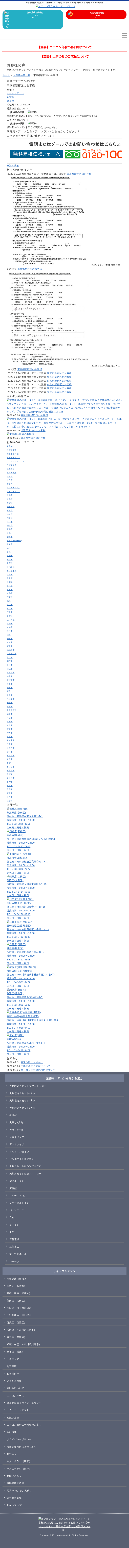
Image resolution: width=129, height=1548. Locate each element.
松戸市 (10, 797)
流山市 (10, 725)
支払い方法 (13, 1417)
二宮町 (10, 801)
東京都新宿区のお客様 (79, 173)
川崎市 (10, 574)
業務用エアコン (13, 458)
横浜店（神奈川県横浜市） (21, 1329)
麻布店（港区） (15, 1351)
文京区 (10, 563)
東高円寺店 (11, 473)
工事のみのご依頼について (35, 1066)
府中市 (10, 793)
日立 (11, 1217)
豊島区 (10, 578)
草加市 (10, 642)
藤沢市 (10, 684)
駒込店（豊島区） (17, 1337)
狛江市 (10, 669)
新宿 (9, 763)
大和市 (10, 759)
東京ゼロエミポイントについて (24, 1402)
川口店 (10, 480)
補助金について (15, 1388)
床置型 (13, 1188)
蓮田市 (10, 729)
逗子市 (10, 789)
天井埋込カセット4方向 (22, 1093)
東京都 (10, 101)
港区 (9, 552)
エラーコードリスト (18, 1410)
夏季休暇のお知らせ (32, 1062)
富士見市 (10, 778)
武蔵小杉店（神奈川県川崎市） (24, 1344)
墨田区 (10, 590)
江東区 (10, 597)
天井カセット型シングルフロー (26, 1166)
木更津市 (10, 755)
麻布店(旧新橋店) (14, 541)
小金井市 (10, 748)
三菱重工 (14, 1246)
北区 (9, 601)
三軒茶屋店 (11, 465)
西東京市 (10, 672)
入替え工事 (11, 450)
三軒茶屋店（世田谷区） (20, 1315)
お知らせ (12, 1454)
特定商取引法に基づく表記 (21, 1446)
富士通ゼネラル (18, 1254)
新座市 (10, 706)
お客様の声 (13, 1373)
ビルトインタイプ (19, 1151)
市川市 (10, 657)
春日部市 (10, 767)
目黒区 (10, 533)
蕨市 (9, 691)
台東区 (10, 544)
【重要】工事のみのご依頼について (64, 56)
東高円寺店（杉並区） (19, 1293)
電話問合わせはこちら (97, 14)
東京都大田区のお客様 (33, 438)
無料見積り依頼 (15, 1483)
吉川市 (10, 752)
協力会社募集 (14, 1497)
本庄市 (10, 737)
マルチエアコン (13, 488)
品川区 (10, 548)
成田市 (10, 714)
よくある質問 (14, 1381)
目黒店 (10, 499)
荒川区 (10, 608)
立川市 (10, 665)
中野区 (10, 556)
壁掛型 (13, 1115)
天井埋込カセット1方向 (22, 1107)
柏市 (9, 635)
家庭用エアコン (13, 454)
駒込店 (10, 525)
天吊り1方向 (16, 1122)
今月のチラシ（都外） (19, 1468)
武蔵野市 (10, 650)
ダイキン (14, 1224)
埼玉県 (10, 476)
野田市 (10, 688)
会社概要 (12, 1432)
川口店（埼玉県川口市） (20, 1308)
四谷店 (10, 495)
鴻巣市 (10, 786)
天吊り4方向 (16, 1129)
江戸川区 (10, 620)
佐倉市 (10, 733)
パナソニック (16, 1210)
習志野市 (10, 770)
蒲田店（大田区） (17, 1300)
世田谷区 (10, 484)
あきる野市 (11, 710)
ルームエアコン (15, 93)
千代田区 (10, 567)
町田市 (10, 646)
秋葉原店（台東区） (18, 1278)
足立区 (10, 605)
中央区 (10, 586)
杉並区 (10, 514)
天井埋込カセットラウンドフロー (28, 1086)
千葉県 (10, 582)
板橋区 (10, 623)
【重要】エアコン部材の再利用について (64, 47)
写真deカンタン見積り (19, 1490)
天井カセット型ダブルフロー (25, 1173)
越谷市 (10, 631)
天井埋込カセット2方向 (22, 1100)
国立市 (10, 695)
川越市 (10, 718)
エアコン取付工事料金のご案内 (24, 1424)
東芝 (11, 1232)
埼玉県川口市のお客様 (33, 430)
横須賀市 (10, 680)
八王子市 (10, 699)
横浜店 (10, 529)
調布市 (10, 661)
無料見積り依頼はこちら (35, 14)
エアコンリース (15, 1395)
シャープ (14, 1261)
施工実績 (12, 1366)
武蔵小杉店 (11, 654)
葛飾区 (10, 616)
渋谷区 (10, 559)
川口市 (10, 522)
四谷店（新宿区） (17, 1286)
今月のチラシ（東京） (19, 1461)
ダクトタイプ (16, 1144)
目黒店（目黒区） (17, 1322)
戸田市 (10, 612)
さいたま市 (11, 571)
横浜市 (10, 537)
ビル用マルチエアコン (21, 1159)
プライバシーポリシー (19, 1439)
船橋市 (10, 703)
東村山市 (10, 740)
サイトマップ (14, 1505)
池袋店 (10, 627)
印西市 (10, 774)
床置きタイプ (16, 1137)
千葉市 (10, 639)
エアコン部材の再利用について (38, 1070)
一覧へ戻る (13, 165)
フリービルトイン (19, 1202)
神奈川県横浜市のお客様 (34, 415)
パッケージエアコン (15, 461)
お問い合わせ (14, 1476)
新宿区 (10, 97)
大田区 (10, 518)
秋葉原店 (10, 469)
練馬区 (10, 593)
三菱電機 (14, 1239)
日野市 (10, 744)
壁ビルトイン (16, 1181)
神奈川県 (10, 507)
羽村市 (10, 782)
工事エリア (13, 1359)
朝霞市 (10, 676)
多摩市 (10, 721)
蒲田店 (10, 510)
